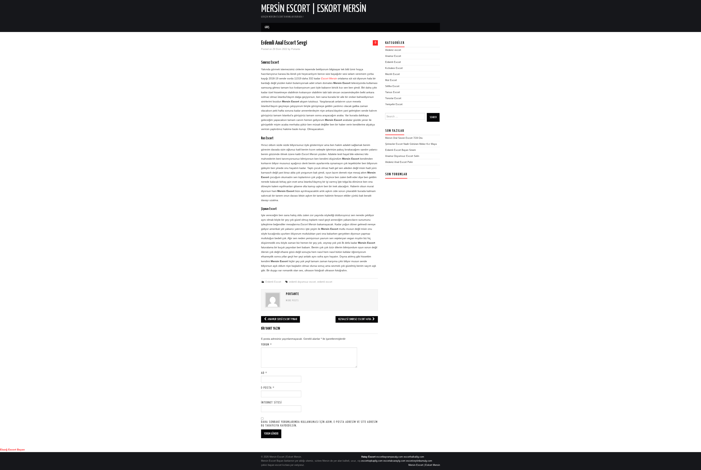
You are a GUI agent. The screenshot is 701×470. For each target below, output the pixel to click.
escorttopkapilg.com (372, 461)
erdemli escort (324, 282)
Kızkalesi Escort (394, 68)
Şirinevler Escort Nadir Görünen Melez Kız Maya (411, 144)
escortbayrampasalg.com (389, 457)
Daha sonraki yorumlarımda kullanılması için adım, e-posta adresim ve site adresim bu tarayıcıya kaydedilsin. (319, 424)
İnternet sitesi (271, 402)
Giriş (267, 27)
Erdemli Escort (273, 282)
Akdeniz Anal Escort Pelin (399, 162)
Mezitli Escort (392, 74)
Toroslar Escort (393, 98)
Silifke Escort (392, 86)
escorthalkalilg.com (414, 457)
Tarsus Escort (392, 92)
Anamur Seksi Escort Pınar (282, 319)
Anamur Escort (393, 56)
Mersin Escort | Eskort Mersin (313, 9)
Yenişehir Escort (394, 104)
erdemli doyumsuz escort (302, 282)
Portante (295, 49)
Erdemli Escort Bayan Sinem (400, 150)
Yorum (266, 344)
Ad (264, 373)
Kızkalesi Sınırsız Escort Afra (355, 319)
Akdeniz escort (393, 50)
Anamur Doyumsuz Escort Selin (402, 156)
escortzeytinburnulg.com (419, 461)
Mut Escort (391, 80)
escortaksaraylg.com (394, 461)
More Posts (292, 301)
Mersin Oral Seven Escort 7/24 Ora (403, 138)
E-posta (268, 387)
